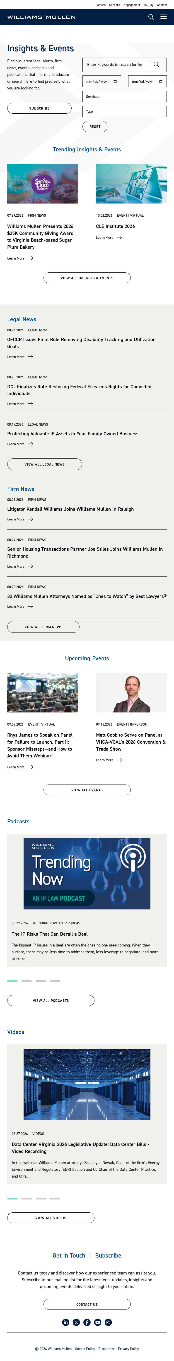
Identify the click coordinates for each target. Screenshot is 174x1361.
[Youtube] (97, 1322)
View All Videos (50, 1218)
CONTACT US (87, 1304)
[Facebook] (87, 1322)
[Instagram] (108, 1322)
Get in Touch (69, 1255)
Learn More (15, 258)
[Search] (156, 65)
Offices (101, 5)
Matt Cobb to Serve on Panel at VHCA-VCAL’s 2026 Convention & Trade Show (131, 742)
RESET (95, 126)
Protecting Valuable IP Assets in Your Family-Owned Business (72, 433)
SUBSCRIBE (39, 108)
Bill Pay (148, 5)
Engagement (131, 5)
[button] (12, 981)
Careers (114, 5)
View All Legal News (44, 464)
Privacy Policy (128, 1348)
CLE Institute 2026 (115, 226)
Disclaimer (106, 1348)
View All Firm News (43, 627)
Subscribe (108, 1255)
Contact (162, 5)
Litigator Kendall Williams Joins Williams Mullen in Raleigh (70, 509)
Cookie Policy (85, 1348)
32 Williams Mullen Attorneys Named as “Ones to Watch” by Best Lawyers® (87, 596)
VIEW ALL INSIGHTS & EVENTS (87, 278)
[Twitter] (76, 1322)
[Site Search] (151, 17)
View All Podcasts (51, 1000)
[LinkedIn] (65, 1322)
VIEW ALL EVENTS (87, 790)
